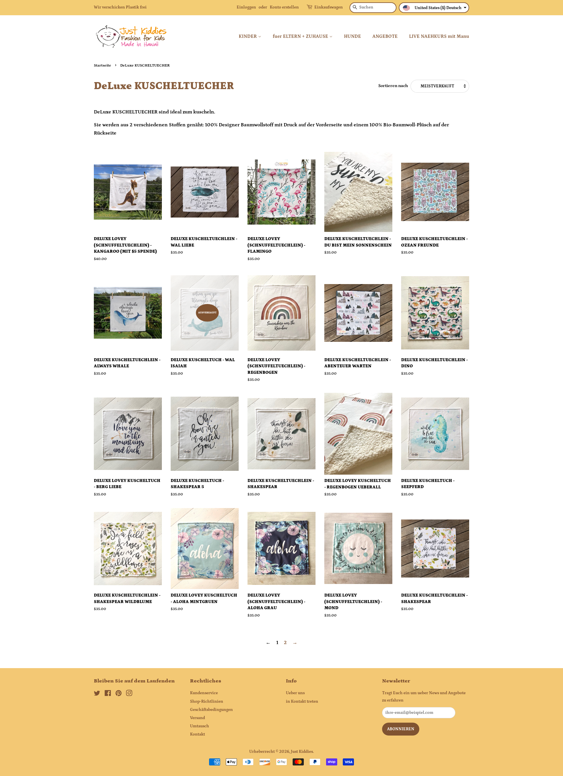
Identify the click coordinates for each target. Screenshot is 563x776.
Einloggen (246, 7)
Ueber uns (295, 693)
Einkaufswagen (328, 7)
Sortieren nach (393, 85)
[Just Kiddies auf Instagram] (129, 694)
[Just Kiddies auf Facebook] (107, 694)
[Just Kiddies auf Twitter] (97, 694)
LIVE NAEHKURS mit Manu (439, 36)
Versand (197, 718)
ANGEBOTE (385, 36)
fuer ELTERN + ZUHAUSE (301, 36)
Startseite (102, 65)
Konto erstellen (284, 7)
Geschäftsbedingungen (211, 709)
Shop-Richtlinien (206, 701)
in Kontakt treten (302, 701)
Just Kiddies (302, 751)
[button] (434, 7)
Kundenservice (204, 693)
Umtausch (199, 726)
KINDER (248, 36)
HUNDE (352, 36)
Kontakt (197, 734)
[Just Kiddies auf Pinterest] (118, 694)
